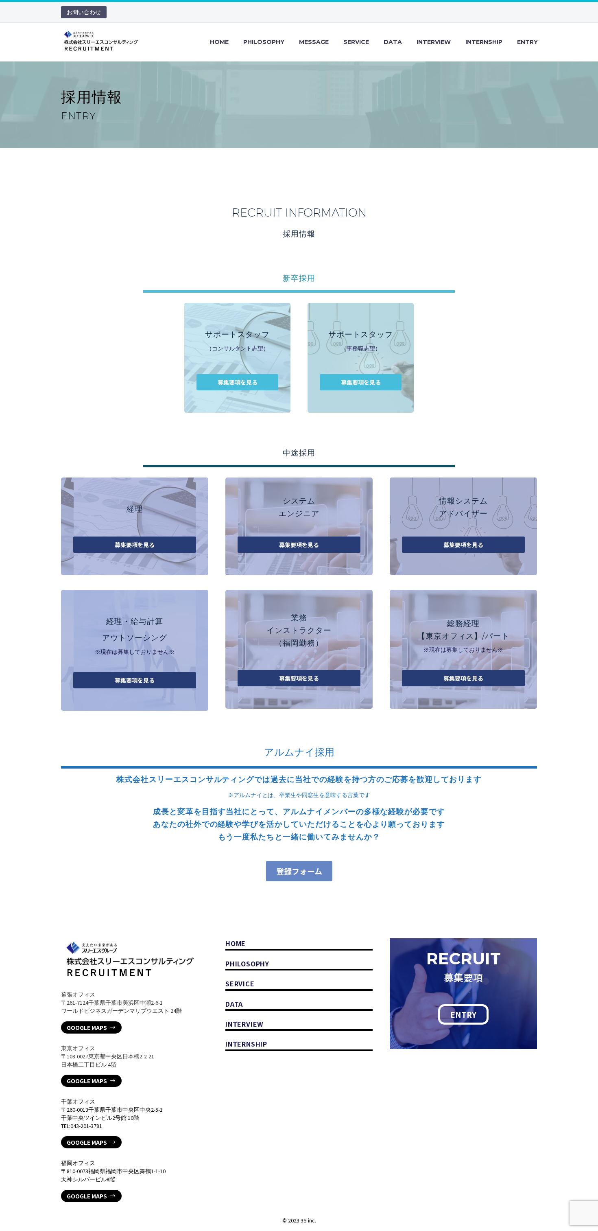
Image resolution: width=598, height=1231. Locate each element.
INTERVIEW (434, 42)
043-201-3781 (86, 1126)
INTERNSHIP (483, 42)
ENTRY (527, 42)
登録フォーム (299, 870)
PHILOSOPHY (263, 42)
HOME (219, 42)
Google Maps (91, 1027)
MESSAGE (314, 42)
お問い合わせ (84, 12)
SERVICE (356, 42)
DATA (393, 42)
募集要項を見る (238, 382)
